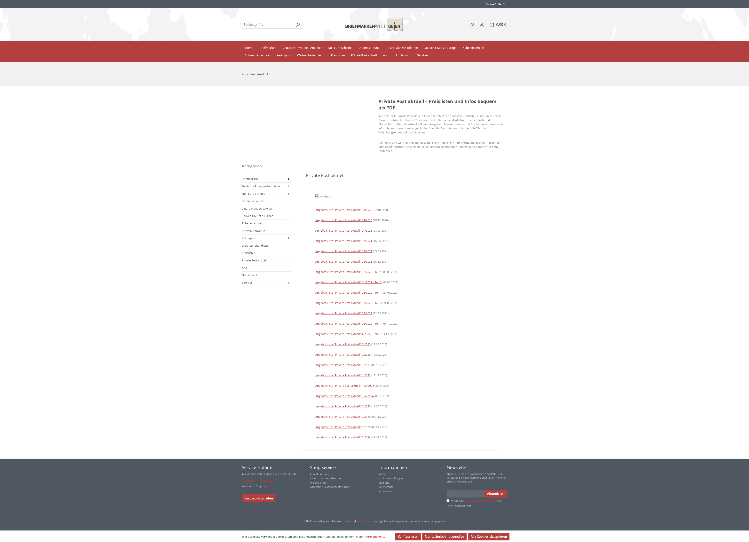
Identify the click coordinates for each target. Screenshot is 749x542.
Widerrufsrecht (318, 482)
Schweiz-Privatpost (254, 231)
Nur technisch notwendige (444, 536)
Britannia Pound (252, 201)
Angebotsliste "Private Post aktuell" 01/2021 (343, 230)
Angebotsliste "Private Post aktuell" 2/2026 (343, 437)
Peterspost (249, 238)
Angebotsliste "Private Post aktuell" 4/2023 (343, 375)
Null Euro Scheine (253, 193)
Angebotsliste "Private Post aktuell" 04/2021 (343, 261)
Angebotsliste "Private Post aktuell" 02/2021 (343, 241)
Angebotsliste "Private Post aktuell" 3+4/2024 (344, 396)
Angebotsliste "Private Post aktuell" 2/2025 (343, 416)
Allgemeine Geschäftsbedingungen (330, 487)
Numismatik (250, 275)
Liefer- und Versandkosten (325, 478)
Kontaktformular (320, 474)
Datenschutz (385, 487)
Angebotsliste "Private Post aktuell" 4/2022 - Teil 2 (347, 334)
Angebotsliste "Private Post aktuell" (338, 427)
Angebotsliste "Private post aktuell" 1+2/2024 (344, 385)
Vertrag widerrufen (258, 498)
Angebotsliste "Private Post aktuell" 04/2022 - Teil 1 (348, 323)
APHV (381, 474)
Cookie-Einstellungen (390, 478)
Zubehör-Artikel (252, 223)
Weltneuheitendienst (255, 245)
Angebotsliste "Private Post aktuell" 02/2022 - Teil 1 (348, 292)
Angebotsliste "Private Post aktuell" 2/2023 (343, 354)
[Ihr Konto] (481, 24)
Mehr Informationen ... (371, 536)
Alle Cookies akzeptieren (489, 536)
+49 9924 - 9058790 (257, 481)
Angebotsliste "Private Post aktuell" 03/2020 (343, 210)
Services (247, 282)
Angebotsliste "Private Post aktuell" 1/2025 (343, 406)
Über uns (383, 482)
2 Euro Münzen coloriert (257, 208)
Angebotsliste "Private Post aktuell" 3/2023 (343, 365)
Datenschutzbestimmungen (480, 501)
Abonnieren (496, 493)
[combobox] (268, 24)
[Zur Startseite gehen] (374, 24)
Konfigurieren (408, 536)
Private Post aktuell (254, 260)
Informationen (392, 467)
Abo (244, 268)
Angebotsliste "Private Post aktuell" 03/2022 (343, 313)
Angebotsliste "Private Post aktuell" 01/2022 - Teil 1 (348, 272)
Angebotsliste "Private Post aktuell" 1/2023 (343, 344)
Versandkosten (365, 521)
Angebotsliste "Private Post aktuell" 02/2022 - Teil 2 (348, 303)
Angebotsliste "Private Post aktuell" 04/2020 (343, 220)
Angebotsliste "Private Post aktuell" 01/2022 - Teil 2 (348, 282)
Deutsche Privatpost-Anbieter (261, 186)
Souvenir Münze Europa (257, 216)
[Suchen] (297, 24)
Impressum (385, 491)
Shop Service (323, 467)
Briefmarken (250, 179)
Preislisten (249, 253)
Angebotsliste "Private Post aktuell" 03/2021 (343, 251)
